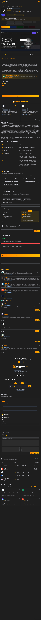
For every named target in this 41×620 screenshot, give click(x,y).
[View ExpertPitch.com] (2, 272)
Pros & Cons (35, 54)
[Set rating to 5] (7, 436)
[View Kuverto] (2, 335)
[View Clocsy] (2, 296)
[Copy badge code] (23, 375)
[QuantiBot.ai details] (3, 499)
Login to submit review (34, 453)
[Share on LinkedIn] (20, 375)
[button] (37, 231)
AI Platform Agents (6, 316)
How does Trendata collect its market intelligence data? (13, 255)
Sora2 (19, 105)
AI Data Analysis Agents (7, 305)
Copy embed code (21, 389)
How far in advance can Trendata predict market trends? (13, 264)
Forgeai (5, 345)
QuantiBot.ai (6, 283)
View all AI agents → (4, 355)
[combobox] (20, 424)
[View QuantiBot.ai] (2, 284)
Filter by (3, 412)
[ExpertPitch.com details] (3, 490)
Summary (4, 54)
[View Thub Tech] (2, 314)
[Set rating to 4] (6, 436)
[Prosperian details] (23, 490)
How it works (16, 54)
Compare (8, 119)
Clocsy (5, 295)
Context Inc (6, 303)
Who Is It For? (23, 54)
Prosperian (6, 277)
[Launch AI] (39, 1)
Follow (29, 386)
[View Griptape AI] (2, 324)
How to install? (24, 371)
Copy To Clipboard (18, 371)
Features (9, 54)
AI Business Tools (9, 274)
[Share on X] (19, 375)
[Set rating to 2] (3, 436)
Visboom (39, 105)
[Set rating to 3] (5, 436)
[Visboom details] (36, 106)
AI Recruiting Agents (6, 336)
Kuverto (5, 334)
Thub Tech (6, 314)
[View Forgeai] (2, 345)
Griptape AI (6, 324)
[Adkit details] (23, 499)
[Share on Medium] (22, 375)
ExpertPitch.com (7, 271)
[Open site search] (37, 1)
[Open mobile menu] (2, 1)
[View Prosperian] (2, 278)
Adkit (5, 289)
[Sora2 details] (16, 106)
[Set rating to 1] (2, 436)
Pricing (29, 54)
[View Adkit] (2, 290)
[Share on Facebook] (17, 375)
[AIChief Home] (6, 1)
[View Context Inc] (2, 304)
